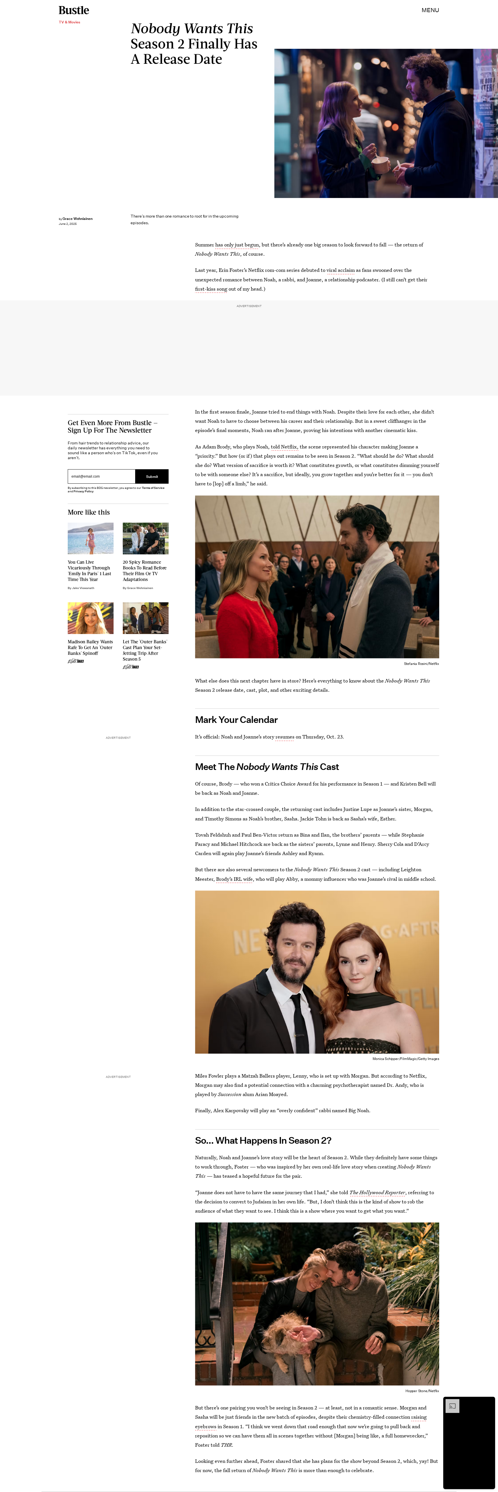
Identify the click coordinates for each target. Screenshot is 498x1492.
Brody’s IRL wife (234, 879)
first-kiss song (211, 288)
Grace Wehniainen (78, 218)
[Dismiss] (488, 1401)
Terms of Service (153, 488)
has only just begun (237, 244)
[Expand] (449, 1401)
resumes (285, 736)
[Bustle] (74, 10)
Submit (152, 476)
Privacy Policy (83, 491)
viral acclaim (341, 270)
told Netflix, (285, 446)
